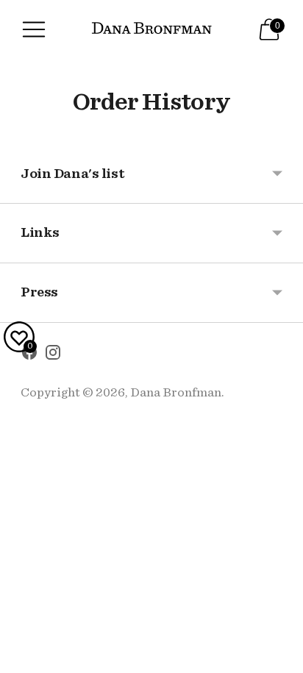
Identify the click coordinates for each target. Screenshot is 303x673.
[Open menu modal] (33, 29)
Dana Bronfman (175, 392)
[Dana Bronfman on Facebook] (29, 355)
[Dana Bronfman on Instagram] (53, 355)
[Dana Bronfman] (152, 30)
